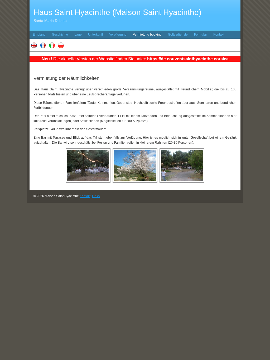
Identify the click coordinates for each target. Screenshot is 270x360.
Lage (78, 34)
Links (96, 196)
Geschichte (60, 34)
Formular (200, 34)
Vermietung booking (147, 34)
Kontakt (218, 34)
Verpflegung (118, 34)
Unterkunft (95, 34)
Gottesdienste (178, 34)
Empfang (39, 34)
